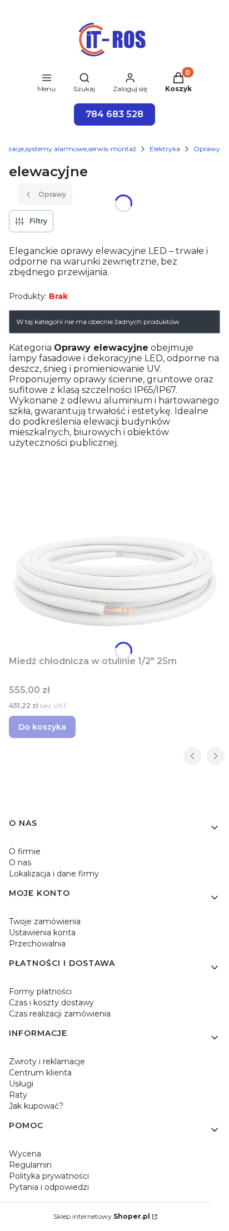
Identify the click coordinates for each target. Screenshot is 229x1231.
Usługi (21, 1084)
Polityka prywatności (49, 1176)
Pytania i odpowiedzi (49, 1187)
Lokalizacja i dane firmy (54, 874)
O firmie (25, 851)
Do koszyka (42, 727)
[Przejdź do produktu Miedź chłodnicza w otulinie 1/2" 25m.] (114, 580)
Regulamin (30, 1165)
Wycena (25, 1154)
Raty (18, 1095)
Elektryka (165, 148)
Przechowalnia (37, 944)
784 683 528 (114, 114)
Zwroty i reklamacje (47, 1061)
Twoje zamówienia (45, 921)
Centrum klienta (40, 1073)
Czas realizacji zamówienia (60, 1014)
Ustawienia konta (42, 933)
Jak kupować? (36, 1106)
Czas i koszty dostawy (51, 1003)
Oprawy (206, 148)
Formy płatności (40, 991)
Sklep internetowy (101, 1216)
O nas (20, 863)
